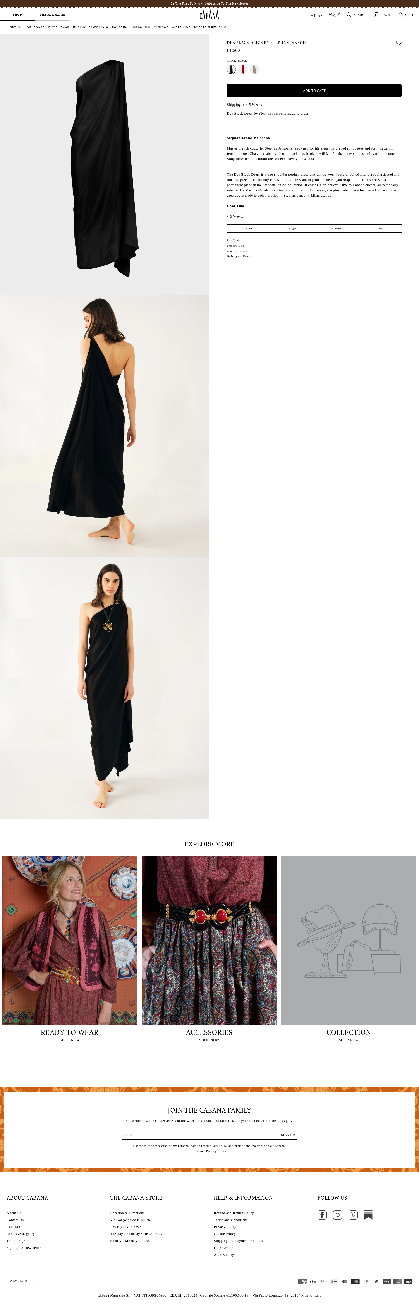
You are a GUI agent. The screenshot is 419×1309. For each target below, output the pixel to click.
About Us (14, 1213)
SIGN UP (288, 1134)
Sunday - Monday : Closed (130, 1241)
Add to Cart (314, 90)
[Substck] (368, 1214)
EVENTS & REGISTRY (210, 26)
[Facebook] (322, 1214)
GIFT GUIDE (181, 26)
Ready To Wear (69, 1032)
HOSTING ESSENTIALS (90, 26)
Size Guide (233, 240)
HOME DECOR (58, 26)
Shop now (70, 1039)
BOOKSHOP (120, 26)
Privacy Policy (225, 1227)
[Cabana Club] (334, 15)
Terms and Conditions (231, 1220)
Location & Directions (127, 1213)
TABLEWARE (35, 26)
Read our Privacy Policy (209, 1151)
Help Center (223, 1248)
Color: (237, 60)
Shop (17, 14)
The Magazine (52, 14)
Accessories (209, 1032)
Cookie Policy (225, 1234)
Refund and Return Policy (234, 1213)
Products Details (237, 245)
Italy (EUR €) (19, 1281)
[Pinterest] (353, 1214)
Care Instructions (237, 251)
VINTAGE (161, 26)
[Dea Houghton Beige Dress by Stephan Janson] (254, 69)
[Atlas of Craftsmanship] (316, 15)
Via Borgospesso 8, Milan (130, 1220)
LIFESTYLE (141, 26)
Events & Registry (21, 1234)
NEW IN (15, 26)
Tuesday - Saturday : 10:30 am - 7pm (138, 1234)
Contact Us (15, 1220)
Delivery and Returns (239, 256)
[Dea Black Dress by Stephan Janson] (231, 69)
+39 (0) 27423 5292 (125, 1227)
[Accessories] (209, 940)
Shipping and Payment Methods (238, 1241)
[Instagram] (337, 1214)
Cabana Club (17, 1227)
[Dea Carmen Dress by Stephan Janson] (243, 69)
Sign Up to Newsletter (24, 1248)
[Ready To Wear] (69, 940)
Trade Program (18, 1241)
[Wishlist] (399, 43)
